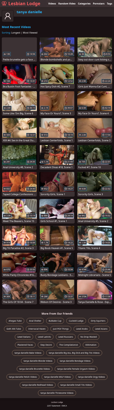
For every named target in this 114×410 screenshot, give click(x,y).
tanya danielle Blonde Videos (38, 360)
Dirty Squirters (98, 320)
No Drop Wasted (88, 336)
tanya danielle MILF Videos (57, 376)
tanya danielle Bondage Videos (75, 360)
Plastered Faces (25, 344)
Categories (84, 3)
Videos (52, 3)
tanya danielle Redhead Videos (37, 384)
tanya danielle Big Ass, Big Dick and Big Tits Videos (74, 352)
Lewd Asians (101, 328)
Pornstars (98, 3)
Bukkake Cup (55, 320)
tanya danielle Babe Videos (28, 352)
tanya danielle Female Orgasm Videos (76, 368)
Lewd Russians (65, 336)
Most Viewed (30, 32)
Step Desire (46, 344)
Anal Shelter (35, 320)
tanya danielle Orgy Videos (91, 376)
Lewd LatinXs (44, 336)
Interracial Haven (37, 328)
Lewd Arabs (82, 328)
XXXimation (90, 344)
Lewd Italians (24, 336)
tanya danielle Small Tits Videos (76, 384)
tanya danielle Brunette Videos (34, 368)
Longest (15, 32)
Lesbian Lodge (24, 3)
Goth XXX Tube (14, 328)
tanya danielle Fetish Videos (23, 376)
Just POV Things (61, 328)
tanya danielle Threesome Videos (57, 392)
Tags (109, 3)
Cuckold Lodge (76, 320)
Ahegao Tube (15, 320)
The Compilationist (68, 344)
